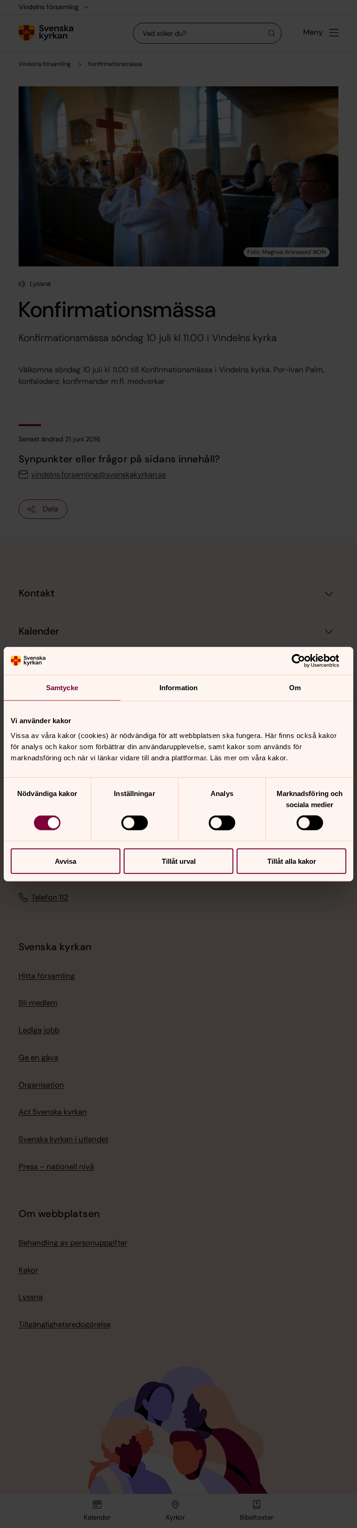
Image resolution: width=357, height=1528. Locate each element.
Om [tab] (295, 688)
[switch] (134, 823)
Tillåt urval (179, 861)
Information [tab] (178, 688)
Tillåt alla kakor (291, 861)
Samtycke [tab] (62, 688)
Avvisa (65, 861)
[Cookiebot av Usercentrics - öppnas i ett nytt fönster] (305, 661)
